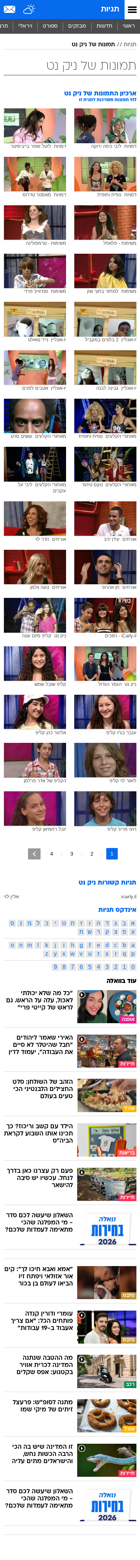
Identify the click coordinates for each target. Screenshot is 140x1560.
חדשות (104, 26)
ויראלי (25, 26)
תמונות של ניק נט (93, 45)
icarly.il (128, 896)
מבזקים (77, 26)
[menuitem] (104, 27)
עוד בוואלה (121, 981)
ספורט (50, 26)
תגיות (110, 9)
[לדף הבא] (34, 853)
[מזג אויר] (29, 9)
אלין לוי (11, 896)
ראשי (129, 26)
